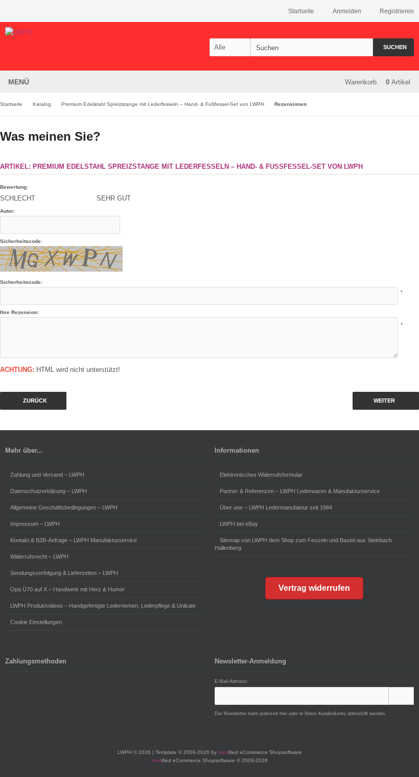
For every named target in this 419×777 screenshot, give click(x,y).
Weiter (386, 401)
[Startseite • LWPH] (73, 32)
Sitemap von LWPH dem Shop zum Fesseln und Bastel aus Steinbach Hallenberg (303, 544)
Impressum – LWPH (35, 524)
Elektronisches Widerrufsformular (261, 475)
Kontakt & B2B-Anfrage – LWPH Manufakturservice (73, 540)
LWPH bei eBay (239, 524)
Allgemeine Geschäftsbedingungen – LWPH (64, 507)
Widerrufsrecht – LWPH (39, 556)
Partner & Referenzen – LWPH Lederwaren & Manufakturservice (300, 491)
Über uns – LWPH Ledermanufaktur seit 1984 (276, 507)
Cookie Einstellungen (36, 622)
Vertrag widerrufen (314, 588)
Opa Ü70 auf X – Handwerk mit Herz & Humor (67, 589)
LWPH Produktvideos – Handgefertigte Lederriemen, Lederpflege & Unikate (103, 606)
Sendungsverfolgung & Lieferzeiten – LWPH (64, 573)
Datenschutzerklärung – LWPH (48, 491)
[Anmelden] (401, 695)
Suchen (393, 47)
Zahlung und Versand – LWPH (47, 475)
